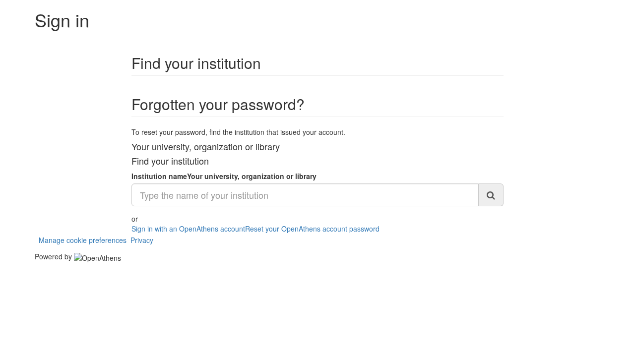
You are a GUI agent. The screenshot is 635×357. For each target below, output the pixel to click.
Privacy (141, 240)
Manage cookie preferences (83, 240)
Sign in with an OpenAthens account (188, 229)
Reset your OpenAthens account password (312, 229)
